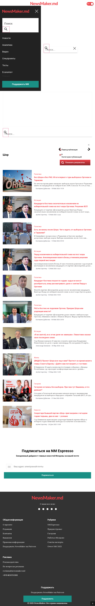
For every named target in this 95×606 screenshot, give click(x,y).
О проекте (7, 525)
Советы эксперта (55, 542)
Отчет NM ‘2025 (55, 546)
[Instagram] (47, 509)
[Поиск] (5, 132)
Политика (37, 174)
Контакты (7, 533)
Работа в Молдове (56, 538)
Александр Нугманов (43, 346)
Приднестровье (55, 529)
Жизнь (36, 358)
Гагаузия (37, 384)
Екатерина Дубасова (43, 188)
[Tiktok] (52, 509)
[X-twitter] (43, 509)
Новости (37, 410)
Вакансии (7, 538)
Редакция (7, 529)
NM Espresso (53, 525)
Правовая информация (13, 542)
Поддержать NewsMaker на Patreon (19, 546)
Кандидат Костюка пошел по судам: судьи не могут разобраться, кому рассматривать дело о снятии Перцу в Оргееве (60, 284)
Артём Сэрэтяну (41, 215)
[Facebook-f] (39, 509)
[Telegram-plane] (56, 509)
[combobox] (47, 134)
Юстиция (37, 200)
